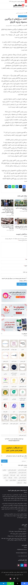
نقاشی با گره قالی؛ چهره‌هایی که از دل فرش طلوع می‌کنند (21, 226)
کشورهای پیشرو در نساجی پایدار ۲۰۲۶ (21, 208)
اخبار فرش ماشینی (19, 13)
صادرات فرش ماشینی (22, 472)
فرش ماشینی (6, 475)
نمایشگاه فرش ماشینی (22, 480)
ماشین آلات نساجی (22, 477)
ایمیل (25, 265)
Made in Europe (22, 529)
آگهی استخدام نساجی (22, 470)
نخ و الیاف (10, 477)
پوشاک (25, 482)
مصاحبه (15, 477)
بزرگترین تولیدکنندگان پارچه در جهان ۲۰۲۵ (17, 531)
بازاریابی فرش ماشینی (12, 470)
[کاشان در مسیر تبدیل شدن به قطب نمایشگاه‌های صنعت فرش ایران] (7, 221)
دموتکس (4, 470)
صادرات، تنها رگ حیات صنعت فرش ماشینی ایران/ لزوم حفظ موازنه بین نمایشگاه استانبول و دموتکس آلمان (7, 211)
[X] (20, 186)
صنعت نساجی (23, 475)
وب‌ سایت (25, 272)
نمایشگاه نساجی (13, 480)
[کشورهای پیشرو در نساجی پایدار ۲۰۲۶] (21, 203)
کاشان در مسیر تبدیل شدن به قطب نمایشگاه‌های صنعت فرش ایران (7, 227)
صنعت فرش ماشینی (12, 472)
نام (26, 259)
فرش (18, 475)
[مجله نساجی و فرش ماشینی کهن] (18, 6)
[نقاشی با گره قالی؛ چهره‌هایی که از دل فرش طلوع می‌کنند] (21, 221)
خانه (25, 13)
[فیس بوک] (24, 186)
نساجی (5, 477)
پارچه (7, 480)
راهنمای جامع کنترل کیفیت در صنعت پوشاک (15, 1)
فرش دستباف (12, 475)
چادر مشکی (19, 482)
